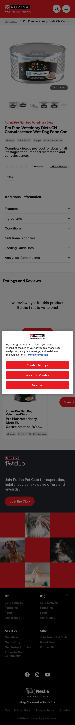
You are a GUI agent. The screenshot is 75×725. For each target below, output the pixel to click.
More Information (38, 354)
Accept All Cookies (37, 375)
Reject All (37, 385)
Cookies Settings (37, 365)
